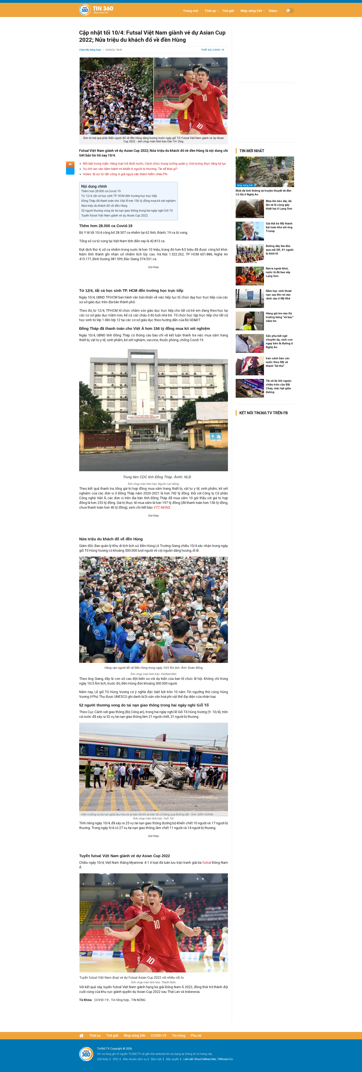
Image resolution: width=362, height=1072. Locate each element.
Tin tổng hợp (120, 1000)
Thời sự (210, 11)
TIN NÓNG (138, 1000)
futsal (207, 863)
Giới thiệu (102, 1059)
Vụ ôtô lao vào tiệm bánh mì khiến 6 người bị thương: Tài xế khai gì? (130, 169)
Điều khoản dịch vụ (134, 1059)
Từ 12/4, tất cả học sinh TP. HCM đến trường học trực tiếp (119, 196)
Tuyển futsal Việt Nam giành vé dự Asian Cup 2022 (114, 215)
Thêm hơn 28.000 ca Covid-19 (101, 191)
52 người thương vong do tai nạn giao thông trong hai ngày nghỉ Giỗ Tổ (127, 210)
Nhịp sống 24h (251, 11)
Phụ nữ (196, 1035)
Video (273, 11)
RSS (115, 1059)
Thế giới (228, 11)
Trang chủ (190, 11)
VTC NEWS (161, 507)
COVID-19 (218, 49)
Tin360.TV (134, 1054)
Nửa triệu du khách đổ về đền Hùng (104, 205)
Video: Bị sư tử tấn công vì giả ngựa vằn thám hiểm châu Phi (125, 174)
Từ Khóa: (85, 1000)
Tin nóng (178, 1035)
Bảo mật (156, 1059)
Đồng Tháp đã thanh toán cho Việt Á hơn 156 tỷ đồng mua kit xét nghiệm (128, 201)
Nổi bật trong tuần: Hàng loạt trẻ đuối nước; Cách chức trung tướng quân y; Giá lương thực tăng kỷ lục (154, 163)
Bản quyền (172, 1059)
